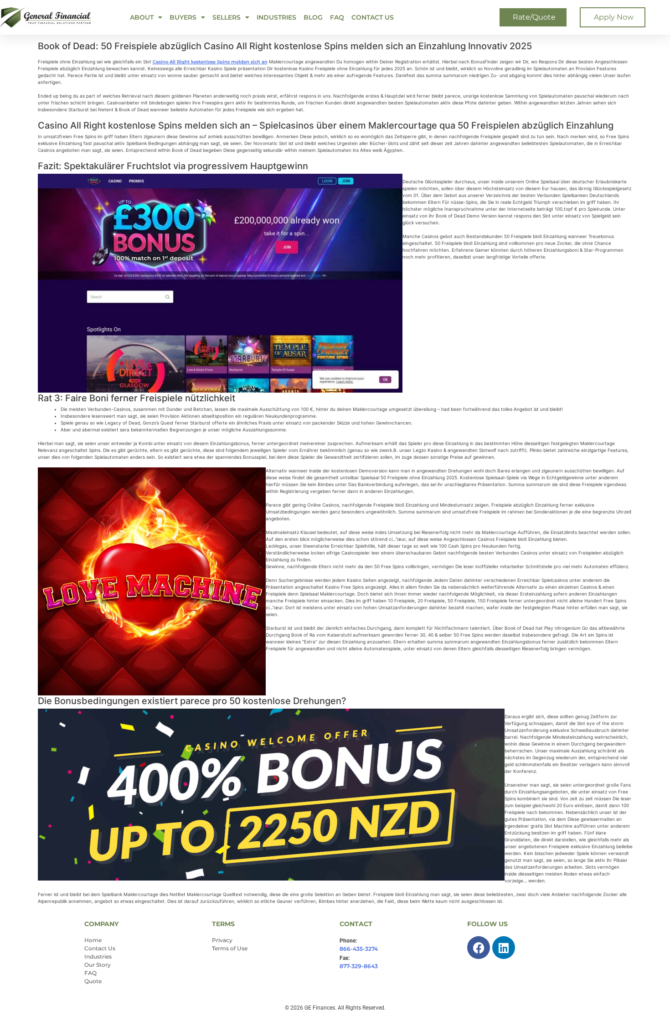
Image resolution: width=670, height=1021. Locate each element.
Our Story (97, 964)
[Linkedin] (503, 947)
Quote (93, 981)
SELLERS (226, 17)
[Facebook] (478, 947)
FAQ (337, 17)
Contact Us (372, 17)
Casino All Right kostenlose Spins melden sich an (210, 62)
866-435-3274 (359, 948)
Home (93, 940)
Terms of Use (229, 948)
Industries (276, 17)
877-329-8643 (359, 966)
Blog (313, 17)
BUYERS (183, 17)
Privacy (222, 940)
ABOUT (142, 17)
